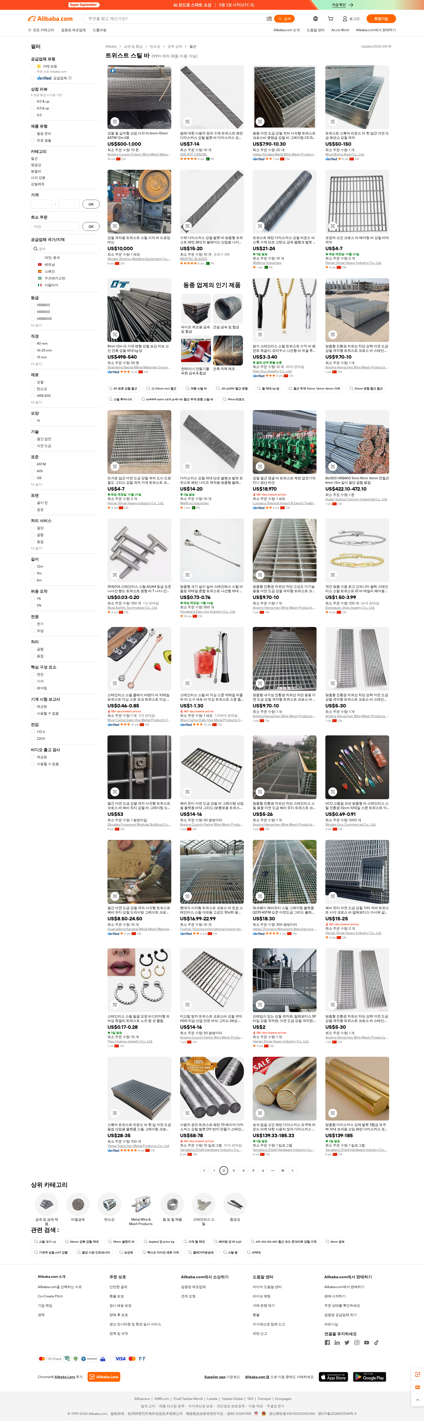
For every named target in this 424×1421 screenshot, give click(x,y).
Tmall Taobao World (188, 1399)
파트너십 (331, 1324)
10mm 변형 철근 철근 (368, 388)
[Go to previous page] (204, 1170)
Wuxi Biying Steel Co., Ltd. (344, 154)
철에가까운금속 (203, 1252)
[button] (269, 19)
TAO (250, 1399)
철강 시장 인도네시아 (96, 1252)
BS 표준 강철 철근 (125, 388)
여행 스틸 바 (199, 388)
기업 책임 (45, 1305)
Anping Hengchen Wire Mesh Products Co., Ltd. (357, 367)
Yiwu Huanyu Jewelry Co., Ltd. (130, 1041)
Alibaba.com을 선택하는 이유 (60, 1287)
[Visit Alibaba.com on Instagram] (357, 1342)
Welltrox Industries (267, 263)
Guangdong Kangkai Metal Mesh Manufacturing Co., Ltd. (139, 929)
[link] (417, 1374)
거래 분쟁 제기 (264, 1305)
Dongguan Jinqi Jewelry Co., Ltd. (350, 608)
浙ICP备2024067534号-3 (337, 1414)
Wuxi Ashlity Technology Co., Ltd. (132, 608)
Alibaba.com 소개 (52, 1276)
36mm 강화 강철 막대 (84, 1241)
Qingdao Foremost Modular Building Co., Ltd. (139, 824)
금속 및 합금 (133, 46)
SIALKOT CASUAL (193, 154)
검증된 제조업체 (193, 1287)
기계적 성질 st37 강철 (53, 1252)
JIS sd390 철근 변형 (234, 388)
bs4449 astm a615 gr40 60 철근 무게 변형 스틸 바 (179, 399)
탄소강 (155, 46)
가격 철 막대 (196, 1241)
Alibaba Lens (64, 1377)
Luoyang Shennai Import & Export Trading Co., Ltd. (285, 503)
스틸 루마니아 (123, 399)
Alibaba (111, 46)
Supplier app (214, 1377)
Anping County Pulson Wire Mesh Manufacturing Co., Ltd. (139, 154)
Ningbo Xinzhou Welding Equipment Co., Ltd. (139, 259)
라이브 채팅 (262, 1296)
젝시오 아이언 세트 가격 (163, 1252)
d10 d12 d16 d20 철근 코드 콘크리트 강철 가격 (286, 1241)
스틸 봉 (233, 1252)
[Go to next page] (292, 1170)
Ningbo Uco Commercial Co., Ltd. (350, 824)
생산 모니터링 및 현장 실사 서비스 (135, 1324)
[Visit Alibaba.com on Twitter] (347, 1342)
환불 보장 (116, 1296)
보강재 (128, 1252)
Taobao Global (232, 1399)
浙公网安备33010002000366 (292, 1414)
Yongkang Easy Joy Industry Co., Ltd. (208, 611)
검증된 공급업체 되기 (340, 1315)
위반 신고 (260, 1333)
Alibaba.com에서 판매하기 (344, 1287)
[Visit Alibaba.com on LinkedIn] (337, 1342)
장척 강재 (175, 46)
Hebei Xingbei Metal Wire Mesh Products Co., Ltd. (285, 154)
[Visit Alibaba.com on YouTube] (367, 1342)
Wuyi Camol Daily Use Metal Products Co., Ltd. (139, 720)
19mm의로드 (236, 399)
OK (91, 204)
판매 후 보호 (118, 1315)
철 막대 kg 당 (270, 388)
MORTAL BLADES (193, 259)
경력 (41, 1315)
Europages (283, 1399)
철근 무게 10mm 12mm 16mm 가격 (316, 388)
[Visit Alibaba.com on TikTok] (376, 1342)
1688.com (161, 1399)
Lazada (212, 1399)
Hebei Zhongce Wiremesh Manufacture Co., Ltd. (285, 929)
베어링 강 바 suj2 (230, 1241)
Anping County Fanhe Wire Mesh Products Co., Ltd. (212, 824)
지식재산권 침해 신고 (269, 1324)
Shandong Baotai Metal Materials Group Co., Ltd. (139, 367)
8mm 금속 (337, 1241)
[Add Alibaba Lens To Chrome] (104, 1377)
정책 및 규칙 (118, 1333)
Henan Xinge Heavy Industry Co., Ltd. (353, 263)
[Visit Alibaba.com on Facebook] (327, 1342)
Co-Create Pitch (50, 1296)
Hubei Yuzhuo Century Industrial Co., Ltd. (356, 499)
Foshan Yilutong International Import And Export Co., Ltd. (212, 929)
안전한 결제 (118, 1287)
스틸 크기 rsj (47, 1241)
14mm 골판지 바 (123, 1241)
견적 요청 (188, 1296)
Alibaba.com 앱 (257, 1377)
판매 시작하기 (335, 1296)
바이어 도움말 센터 (267, 1287)
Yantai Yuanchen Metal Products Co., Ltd (138, 1146)
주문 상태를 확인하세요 (342, 1305)
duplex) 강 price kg (161, 1241)
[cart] (331, 19)
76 (282, 1170)
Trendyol (264, 1399)
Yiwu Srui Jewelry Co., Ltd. (272, 371)
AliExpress (142, 1399)
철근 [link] (192, 46)
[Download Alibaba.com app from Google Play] (369, 1377)
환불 (256, 1315)
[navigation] (65, 609)
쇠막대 (256, 1252)
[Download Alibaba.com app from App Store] (333, 1377)
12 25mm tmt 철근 (163, 388)
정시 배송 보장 (120, 1305)
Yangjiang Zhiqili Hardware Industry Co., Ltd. (212, 1150)
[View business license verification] (256, 1413)
